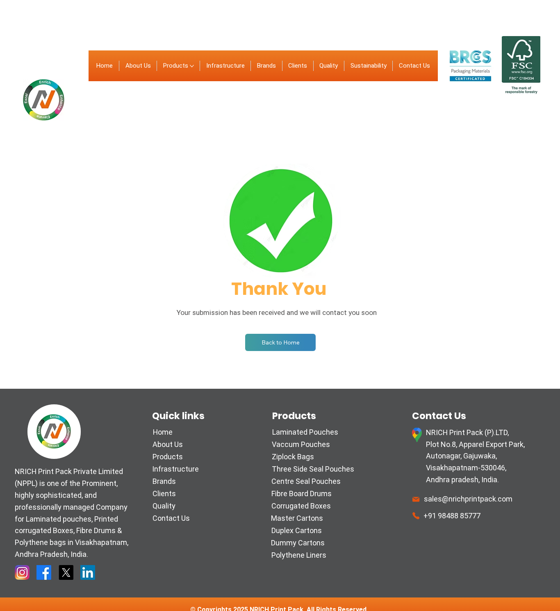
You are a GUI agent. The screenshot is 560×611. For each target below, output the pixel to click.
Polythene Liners (298, 555)
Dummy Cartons (298, 542)
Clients (164, 493)
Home (163, 432)
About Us (168, 444)
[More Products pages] (192, 66)
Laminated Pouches (305, 432)
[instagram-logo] (22, 572)
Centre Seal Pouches (306, 481)
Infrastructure (175, 469)
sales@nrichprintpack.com (468, 499)
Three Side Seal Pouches (313, 469)
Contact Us (171, 518)
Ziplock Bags (293, 456)
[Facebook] (43, 572)
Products (168, 456)
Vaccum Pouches (301, 444)
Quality (164, 506)
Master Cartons (297, 518)
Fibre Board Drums (301, 493)
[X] (66, 572)
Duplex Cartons (296, 530)
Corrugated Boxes (301, 506)
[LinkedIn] (87, 572)
